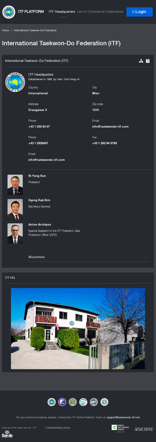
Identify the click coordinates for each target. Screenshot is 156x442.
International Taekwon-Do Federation (35, 30)
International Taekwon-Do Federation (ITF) (36, 61)
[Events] (147, 61)
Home (5, 30)
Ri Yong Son (37, 176)
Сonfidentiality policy (58, 428)
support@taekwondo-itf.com (123, 417)
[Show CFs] (141, 61)
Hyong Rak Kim (39, 200)
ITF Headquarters (62, 12)
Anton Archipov (39, 225)
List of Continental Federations (100, 12)
